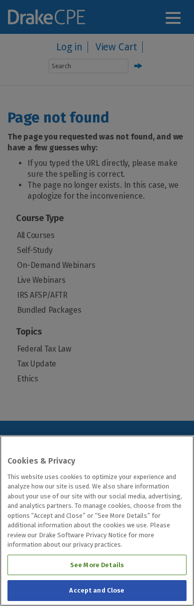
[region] (97, 520)
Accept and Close (96, 590)
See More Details (97, 565)
